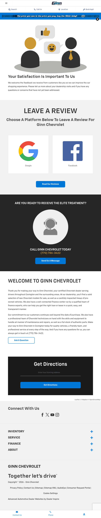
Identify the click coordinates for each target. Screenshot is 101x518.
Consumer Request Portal (78, 488)
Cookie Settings (50, 493)
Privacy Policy (16, 488)
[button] (97, 19)
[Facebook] (42, 415)
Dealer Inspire (53, 499)
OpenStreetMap (94, 400)
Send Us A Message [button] (50, 261)
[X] (47, 415)
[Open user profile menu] (84, 514)
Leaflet (77, 400)
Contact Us (29, 488)
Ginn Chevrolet (32, 482)
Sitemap (39, 488)
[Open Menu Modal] (6, 3)
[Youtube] (52, 415)
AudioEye (61, 488)
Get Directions (50, 385)
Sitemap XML (50, 488)
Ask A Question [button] (21, 340)
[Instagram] (57, 415)
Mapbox (85, 400)
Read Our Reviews (50, 184)
